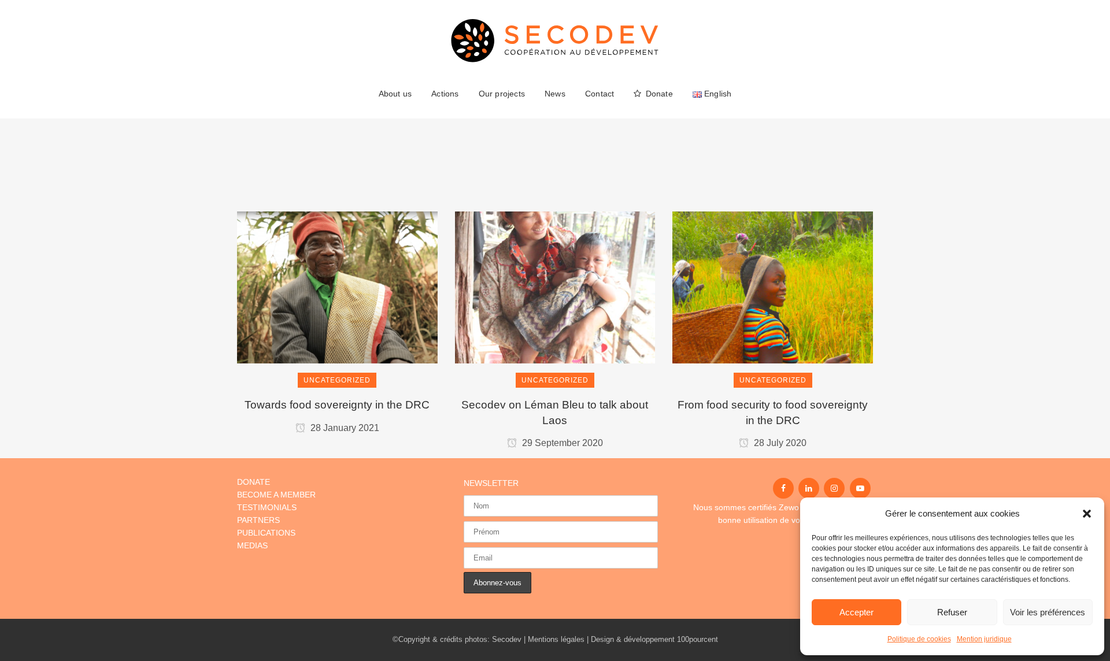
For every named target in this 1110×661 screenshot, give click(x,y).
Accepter (856, 612)
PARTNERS (258, 520)
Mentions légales (556, 639)
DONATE (253, 482)
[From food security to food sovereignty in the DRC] (772, 237)
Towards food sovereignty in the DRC (337, 405)
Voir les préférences (1047, 612)
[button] (1087, 513)
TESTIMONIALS (267, 507)
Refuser (952, 612)
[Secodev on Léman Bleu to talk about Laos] (555, 237)
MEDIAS (252, 545)
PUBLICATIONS (266, 532)
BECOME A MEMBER (276, 494)
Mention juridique (984, 639)
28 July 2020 (779, 443)
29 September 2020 (561, 443)
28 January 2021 (343, 428)
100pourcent (697, 639)
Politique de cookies (919, 639)
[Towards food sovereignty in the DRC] (337, 237)
